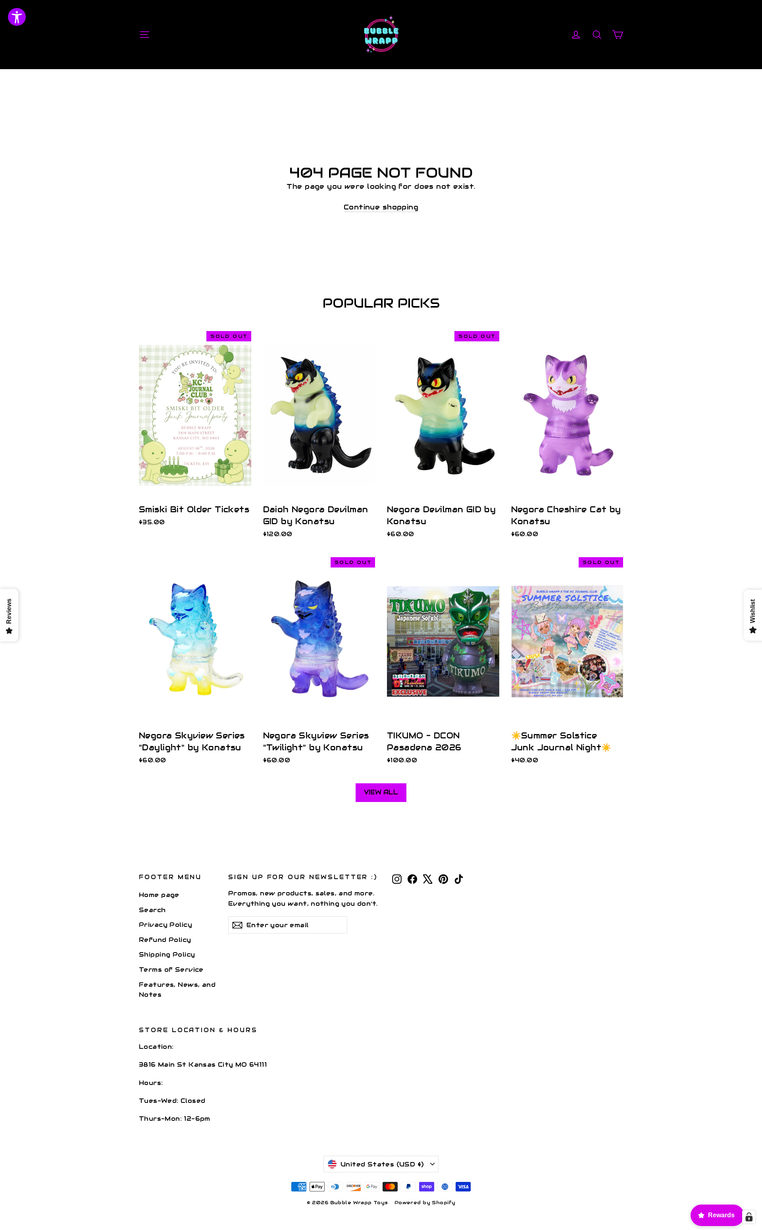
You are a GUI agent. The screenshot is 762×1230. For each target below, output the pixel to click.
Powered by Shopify (425, 1202)
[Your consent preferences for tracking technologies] (749, 1217)
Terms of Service (171, 969)
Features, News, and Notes (177, 989)
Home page (159, 895)
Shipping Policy (167, 954)
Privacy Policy (165, 924)
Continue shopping (381, 207)
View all (381, 792)
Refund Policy (165, 940)
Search (152, 910)
